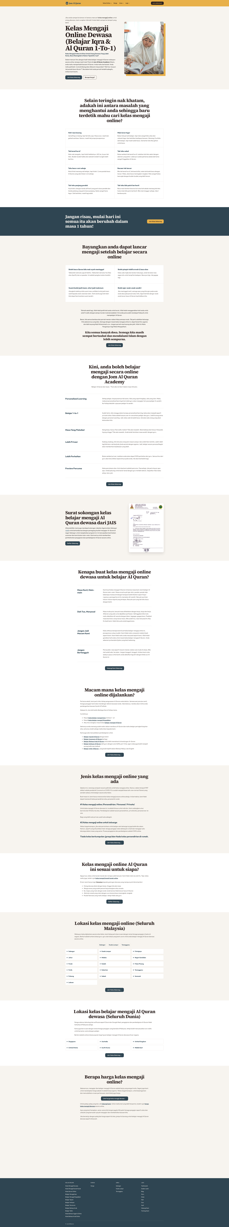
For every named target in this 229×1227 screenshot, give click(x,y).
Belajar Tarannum (70, 1205)
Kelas (142, 1197)
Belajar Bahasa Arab (71, 1208)
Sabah (104, 976)
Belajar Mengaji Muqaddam (73, 1197)
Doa (142, 1202)
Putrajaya (138, 951)
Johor (70, 957)
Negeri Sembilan (140, 957)
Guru (142, 1194)
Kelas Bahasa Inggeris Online (73, 1213)
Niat (142, 1200)
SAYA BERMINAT (157, 3)
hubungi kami (106, 1104)
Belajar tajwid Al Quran (91, 737)
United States (73, 1048)
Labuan (71, 982)
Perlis (70, 970)
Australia (105, 1041)
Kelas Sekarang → (114, 755)
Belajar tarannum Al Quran (93, 739)
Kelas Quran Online (70, 1191)
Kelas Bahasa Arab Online (72, 1216)
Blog (142, 1191)
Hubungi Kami (145, 1208)
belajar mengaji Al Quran (113, 723)
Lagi (127, 3)
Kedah (104, 964)
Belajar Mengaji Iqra (71, 1194)
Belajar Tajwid (69, 1200)
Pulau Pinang (139, 964)
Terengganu (126, 945)
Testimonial (144, 1186)
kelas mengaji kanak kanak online (106, 878)
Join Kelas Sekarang (73, 77)
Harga (115, 3)
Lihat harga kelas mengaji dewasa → (114, 1098)
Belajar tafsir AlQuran (91, 749)
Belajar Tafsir (69, 1211)
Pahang (71, 976)
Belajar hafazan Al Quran (92, 744)
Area (120, 3)
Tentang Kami (145, 1211)
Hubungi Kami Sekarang (114, 668)
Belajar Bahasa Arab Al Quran (94, 741)
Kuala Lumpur (113, 945)
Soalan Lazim (145, 1188)
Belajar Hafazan (69, 1202)
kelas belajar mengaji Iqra (97, 718)
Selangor (102, 945)
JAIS (67, 530)
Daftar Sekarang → (114, 901)
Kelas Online (106, 3)
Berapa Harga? (90, 77)
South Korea (106, 1048)
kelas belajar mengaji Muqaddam (99, 720)
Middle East (139, 1048)
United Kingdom (140, 1041)
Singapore (71, 1041)
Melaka (104, 957)
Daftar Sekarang (72, 543)
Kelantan (105, 970)
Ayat (142, 1205)
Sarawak (138, 976)
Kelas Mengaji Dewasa (71, 1186)
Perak (70, 964)
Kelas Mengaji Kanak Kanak (73, 1188)
